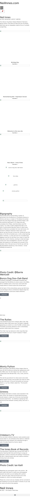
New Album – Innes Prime (15, 162)
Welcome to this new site (15, 131)
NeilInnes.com (9, 3)
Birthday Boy (15, 62)
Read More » (15, 64)
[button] (15, 495)
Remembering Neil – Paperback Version (15, 96)
